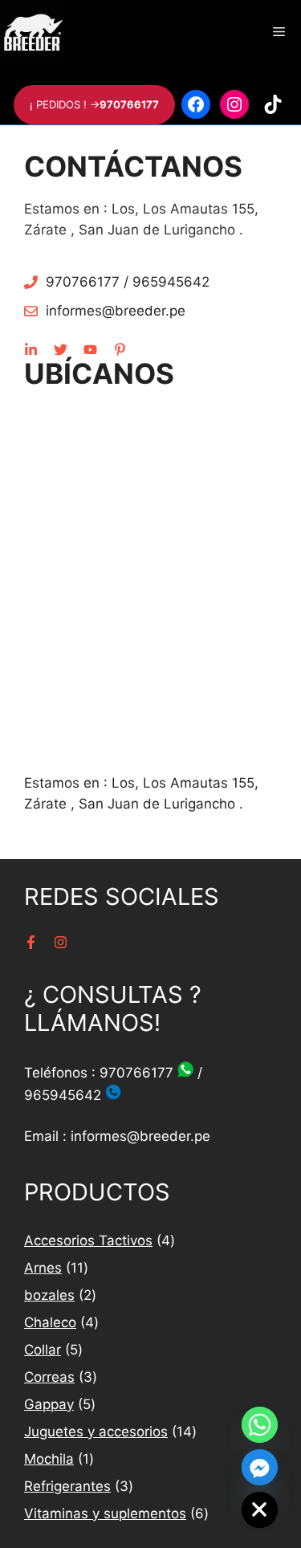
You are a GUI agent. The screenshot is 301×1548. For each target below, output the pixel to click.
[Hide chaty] (260, 1510)
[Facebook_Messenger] (260, 1467)
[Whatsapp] (260, 1425)
